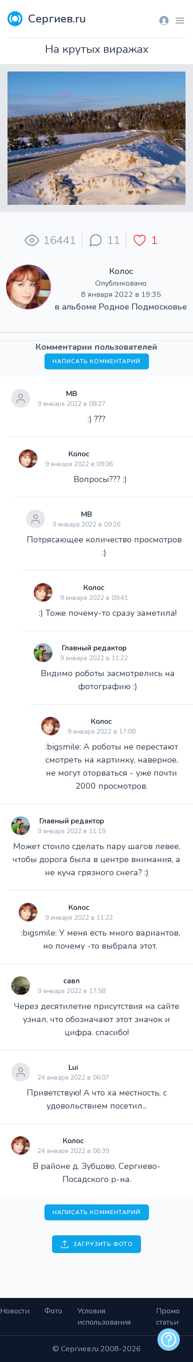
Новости (15, 1311)
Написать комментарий (96, 361)
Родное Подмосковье (143, 306)
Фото (53, 1311)
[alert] (168, 1339)
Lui (73, 1067)
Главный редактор (94, 648)
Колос (121, 271)
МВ (71, 394)
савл (71, 981)
